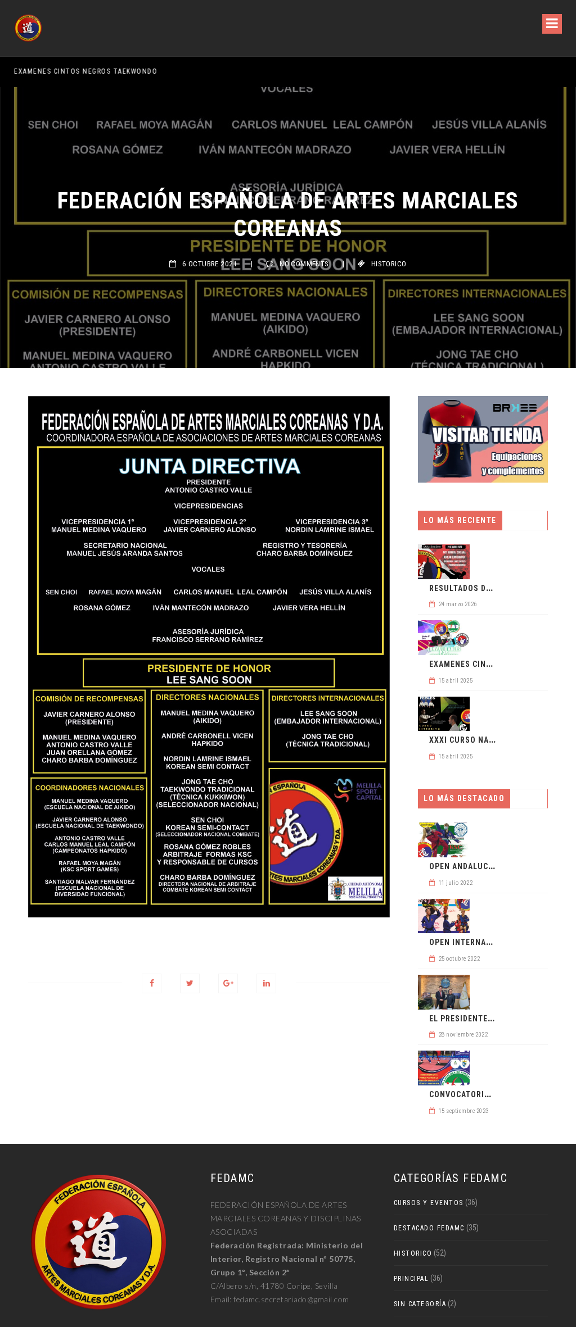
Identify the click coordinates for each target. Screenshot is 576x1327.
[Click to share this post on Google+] (228, 983)
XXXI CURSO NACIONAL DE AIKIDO (493, 739)
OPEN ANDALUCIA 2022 (472, 866)
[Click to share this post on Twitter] (190, 983)
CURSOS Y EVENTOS (429, 1203)
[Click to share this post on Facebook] (151, 983)
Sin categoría (420, 1304)
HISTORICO (389, 264)
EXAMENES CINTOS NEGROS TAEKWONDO (86, 71)
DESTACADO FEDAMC (429, 1228)
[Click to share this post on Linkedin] (266, 983)
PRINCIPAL (411, 1279)
